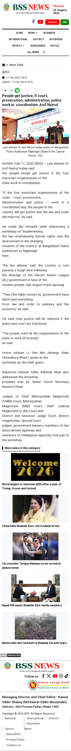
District (38, 39)
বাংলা (65, 22)
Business (49, 33)
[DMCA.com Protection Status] (10, 655)
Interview (55, 39)
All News (33, 52)
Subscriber (37, 45)
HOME (19, 33)
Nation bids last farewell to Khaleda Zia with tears (34, 643)
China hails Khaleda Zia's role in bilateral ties (31, 526)
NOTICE (54, 45)
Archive (52, 22)
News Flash (16, 65)
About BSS (13, 734)
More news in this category (22, 448)
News (31, 33)
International (18, 39)
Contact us (13, 745)
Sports (17, 45)
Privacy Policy (15, 739)
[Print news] (17, 90)
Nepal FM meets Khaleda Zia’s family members (32, 605)
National (10, 718)
